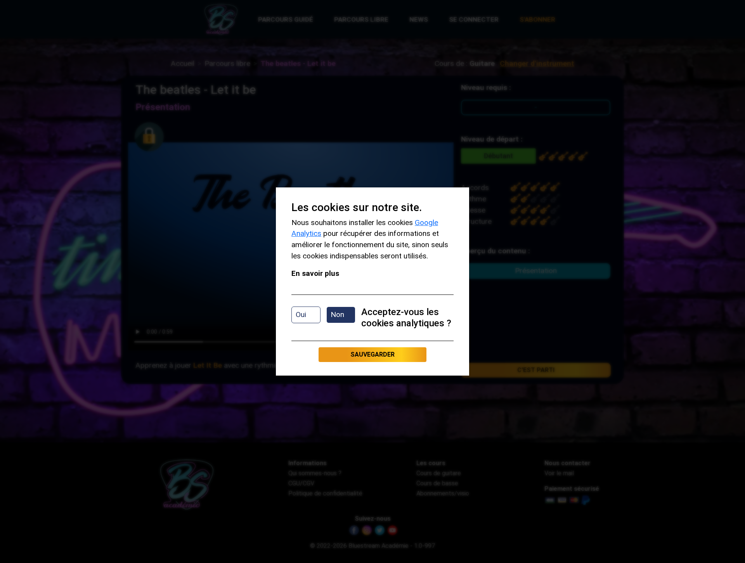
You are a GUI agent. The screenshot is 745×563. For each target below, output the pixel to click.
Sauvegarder (372, 354)
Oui (301, 314)
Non (337, 314)
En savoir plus (315, 273)
